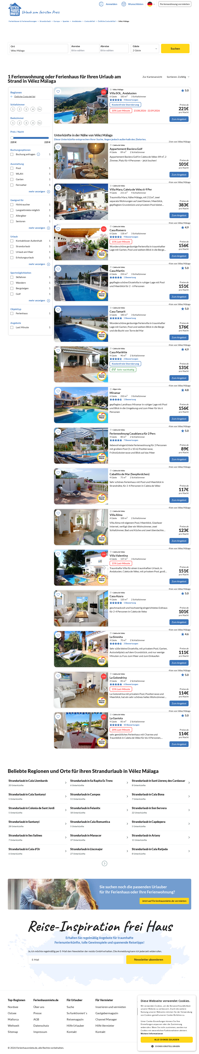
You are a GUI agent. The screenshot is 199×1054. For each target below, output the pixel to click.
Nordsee (13, 1007)
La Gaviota (116, 718)
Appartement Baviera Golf (126, 149)
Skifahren (33, 277)
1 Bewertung (130, 277)
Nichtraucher (33, 204)
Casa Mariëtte (118, 352)
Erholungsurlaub (33, 257)
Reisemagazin (75, 1019)
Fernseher (33, 184)
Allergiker (33, 215)
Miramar (115, 392)
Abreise (104, 46)
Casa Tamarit (117, 311)
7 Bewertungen (131, 440)
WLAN (33, 173)
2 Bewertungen (131, 358)
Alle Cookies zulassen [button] (166, 1039)
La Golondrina (118, 677)
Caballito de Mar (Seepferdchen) (129, 474)
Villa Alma (116, 515)
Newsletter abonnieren (148, 959)
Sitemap (13, 1031)
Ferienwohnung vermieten (175, 3)
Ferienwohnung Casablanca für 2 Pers (132, 433)
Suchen (175, 48)
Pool (33, 168)
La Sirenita (116, 637)
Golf (33, 293)
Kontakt (72, 1031)
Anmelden (111, 3)
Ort (13, 46)
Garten (33, 179)
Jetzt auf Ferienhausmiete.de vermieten (164, 900)
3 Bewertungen (131, 643)
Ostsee (12, 1013)
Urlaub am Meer (33, 251)
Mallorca (13, 1019)
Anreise (75, 46)
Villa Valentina (119, 555)
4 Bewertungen (131, 99)
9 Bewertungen (131, 236)
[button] (167, 1046)
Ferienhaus (33, 313)
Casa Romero (118, 230)
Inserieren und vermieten (110, 1007)
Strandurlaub (33, 246)
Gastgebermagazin (106, 1013)
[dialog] (167, 1023)
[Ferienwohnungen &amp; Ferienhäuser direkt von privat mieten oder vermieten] (34, 12)
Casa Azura (116, 596)
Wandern (33, 282)
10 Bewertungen (131, 724)
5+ (39, 109)
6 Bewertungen (131, 684)
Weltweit (13, 1025)
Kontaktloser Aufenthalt (33, 240)
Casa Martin (117, 270)
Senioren (33, 221)
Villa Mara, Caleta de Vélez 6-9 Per (131, 189)
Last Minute (33, 327)
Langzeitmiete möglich (33, 209)
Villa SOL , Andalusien (123, 93)
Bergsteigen (33, 288)
